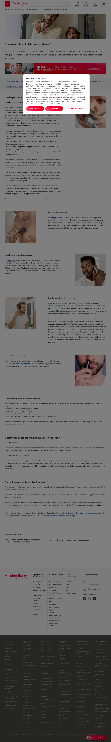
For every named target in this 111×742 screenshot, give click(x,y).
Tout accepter (35, 109)
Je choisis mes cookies (75, 109)
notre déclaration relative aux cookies (48, 103)
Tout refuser (54, 109)
